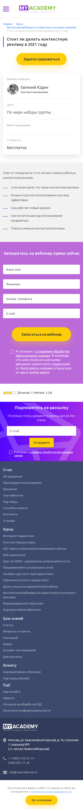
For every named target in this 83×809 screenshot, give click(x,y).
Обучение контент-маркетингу (26, 580)
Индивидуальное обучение (23, 603)
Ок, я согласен (41, 800)
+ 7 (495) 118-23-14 (21, 758)
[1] (4, 392)
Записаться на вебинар (41, 334)
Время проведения (18, 125)
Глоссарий (10, 637)
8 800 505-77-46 (19, 762)
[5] (16, 392)
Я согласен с (43, 454)
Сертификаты (13, 495)
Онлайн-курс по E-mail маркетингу (28, 574)
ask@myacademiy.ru (23, 772)
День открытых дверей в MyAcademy (30, 586)
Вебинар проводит (19, 79)
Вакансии (10, 489)
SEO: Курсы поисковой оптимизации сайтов (34, 548)
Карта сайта (11, 691)
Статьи (8, 625)
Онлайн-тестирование (19, 650)
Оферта (8, 698)
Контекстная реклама (34, 89)
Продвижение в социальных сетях (28, 567)
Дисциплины (12, 656)
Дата (10, 104)
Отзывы (9, 520)
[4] (13, 392)
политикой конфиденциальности (51, 791)
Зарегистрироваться (41, 59)
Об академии (12, 476)
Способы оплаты (15, 508)
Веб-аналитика (14, 555)
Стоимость (14, 140)
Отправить (41, 442)
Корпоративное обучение (22, 609)
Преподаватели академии (22, 482)
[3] (10, 392)
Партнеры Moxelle (16, 678)
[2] (7, 392)
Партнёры (10, 501)
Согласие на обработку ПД (22, 704)
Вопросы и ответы (16, 631)
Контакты (10, 514)
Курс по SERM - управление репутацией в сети (36, 561)
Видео (7, 644)
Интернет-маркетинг (18, 536)
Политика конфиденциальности (27, 710)
